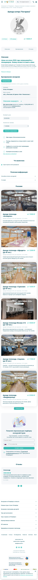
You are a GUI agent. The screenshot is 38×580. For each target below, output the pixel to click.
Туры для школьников (6, 513)
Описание (7, 49)
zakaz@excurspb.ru (19, 543)
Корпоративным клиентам (8, 520)
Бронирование (19, 49)
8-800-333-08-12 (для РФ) (19, 541)
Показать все (19, 408)
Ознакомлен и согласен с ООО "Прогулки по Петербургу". (18, 453)
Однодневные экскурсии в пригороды (10, 528)
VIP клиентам (4, 524)
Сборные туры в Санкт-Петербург (9, 505)
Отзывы (31, 49)
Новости (25, 534)
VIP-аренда (13, 39)
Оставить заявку (19, 448)
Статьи (10, 534)
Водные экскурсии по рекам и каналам (25, 6)
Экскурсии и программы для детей (10, 509)
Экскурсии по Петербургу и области (10, 501)
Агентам (30, 534)
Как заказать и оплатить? (10, 153)
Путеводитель (17, 534)
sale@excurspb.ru (16, 106)
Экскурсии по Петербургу (7, 6)
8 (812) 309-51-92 (19, 539)
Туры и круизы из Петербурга (8, 516)
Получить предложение (11, 131)
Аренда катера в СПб (6, 7)
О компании (4, 534)
